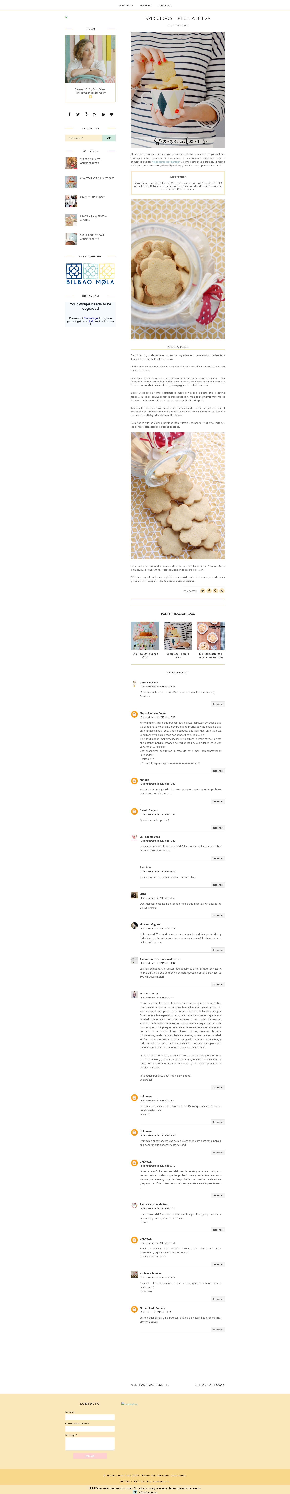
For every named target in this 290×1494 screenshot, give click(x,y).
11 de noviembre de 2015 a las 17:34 (157, 1135)
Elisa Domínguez (150, 924)
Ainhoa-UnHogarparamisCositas (160, 959)
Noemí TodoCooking (153, 1308)
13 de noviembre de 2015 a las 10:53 (157, 1243)
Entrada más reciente (151, 1384)
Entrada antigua (208, 1384)
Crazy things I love (92, 197)
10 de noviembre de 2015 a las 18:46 (157, 840)
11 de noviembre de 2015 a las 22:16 (157, 1165)
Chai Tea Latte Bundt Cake (97, 178)
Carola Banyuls (149, 810)
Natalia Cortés (149, 993)
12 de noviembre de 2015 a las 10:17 (157, 1208)
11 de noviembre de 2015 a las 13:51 (157, 997)
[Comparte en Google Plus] (215, 591)
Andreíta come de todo (154, 1204)
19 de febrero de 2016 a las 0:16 (155, 1312)
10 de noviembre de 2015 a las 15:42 (157, 814)
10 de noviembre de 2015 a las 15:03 (157, 686)
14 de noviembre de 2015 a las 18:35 (157, 1277)
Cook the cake (149, 682)
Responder (218, 704)
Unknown (146, 1096)
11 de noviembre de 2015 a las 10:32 (157, 928)
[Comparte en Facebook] (209, 591)
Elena (143, 893)
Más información (148, 1492)
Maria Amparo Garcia (153, 713)
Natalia (144, 779)
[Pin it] (222, 591)
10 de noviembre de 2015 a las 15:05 (157, 717)
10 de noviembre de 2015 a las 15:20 (157, 783)
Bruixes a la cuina (150, 1273)
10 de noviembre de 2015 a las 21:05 (157, 871)
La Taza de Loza (150, 836)
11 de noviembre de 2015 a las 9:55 (157, 898)
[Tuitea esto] (202, 591)
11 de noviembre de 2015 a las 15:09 (157, 1100)
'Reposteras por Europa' (166, 161)
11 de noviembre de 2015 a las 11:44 (157, 963)
